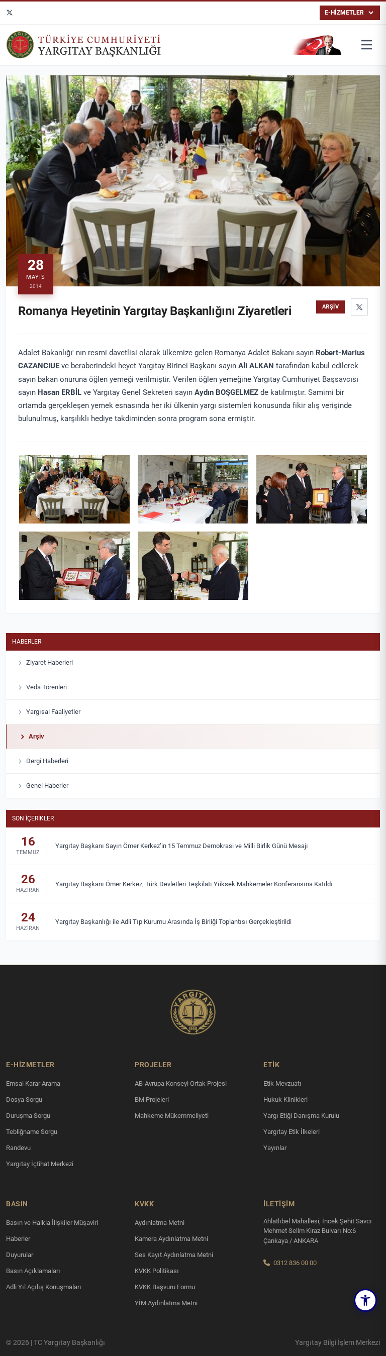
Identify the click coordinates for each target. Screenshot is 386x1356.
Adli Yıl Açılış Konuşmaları (43, 1287)
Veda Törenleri (46, 687)
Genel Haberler (47, 785)
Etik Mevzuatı (282, 1083)
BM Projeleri (152, 1099)
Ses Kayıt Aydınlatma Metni (174, 1255)
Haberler (26, 641)
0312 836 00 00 (295, 1263)
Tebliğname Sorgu (31, 1131)
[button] (365, 1300)
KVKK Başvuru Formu (165, 1287)
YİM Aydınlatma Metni (166, 1303)
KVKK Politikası (157, 1271)
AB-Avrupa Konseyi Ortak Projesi (181, 1083)
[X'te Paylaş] (359, 307)
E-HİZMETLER (344, 12)
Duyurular (19, 1255)
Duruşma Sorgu (28, 1115)
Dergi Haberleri (47, 761)
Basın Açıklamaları (33, 1271)
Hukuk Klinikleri (285, 1099)
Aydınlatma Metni (159, 1222)
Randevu (18, 1148)
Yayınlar (274, 1148)
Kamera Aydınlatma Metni (171, 1238)
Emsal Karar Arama (33, 1083)
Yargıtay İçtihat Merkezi (39, 1164)
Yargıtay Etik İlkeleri (291, 1131)
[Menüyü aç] (367, 44)
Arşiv (36, 736)
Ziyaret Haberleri (49, 662)
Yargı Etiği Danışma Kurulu (301, 1115)
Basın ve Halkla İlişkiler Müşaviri (52, 1222)
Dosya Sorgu (24, 1099)
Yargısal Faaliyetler (53, 711)
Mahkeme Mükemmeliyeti (172, 1115)
